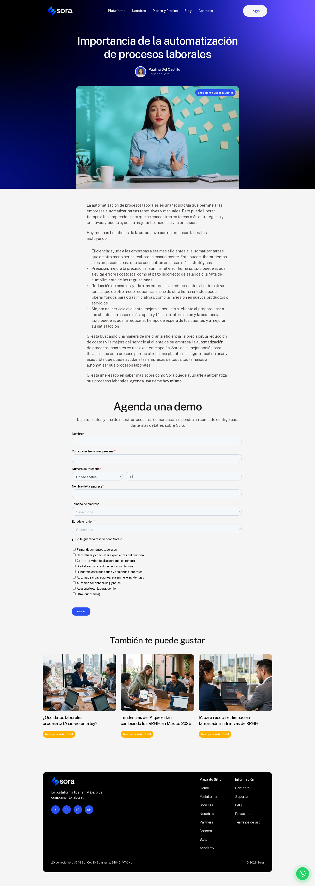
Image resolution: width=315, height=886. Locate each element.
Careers (206, 831)
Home (204, 788)
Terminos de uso (248, 822)
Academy (207, 848)
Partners (206, 822)
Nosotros (207, 814)
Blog (203, 839)
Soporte (241, 797)
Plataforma (208, 797)
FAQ (238, 805)
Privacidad (243, 814)
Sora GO (206, 805)
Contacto (242, 788)
